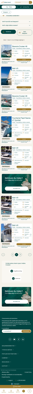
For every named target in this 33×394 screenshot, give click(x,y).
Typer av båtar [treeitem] (7, 349)
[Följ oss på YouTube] (14, 339)
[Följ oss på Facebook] (18, 339)
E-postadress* (5, 328)
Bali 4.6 (15, 68)
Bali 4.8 (15, 148)
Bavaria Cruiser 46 (19, 46)
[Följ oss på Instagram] (10, 339)
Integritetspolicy (6, 377)
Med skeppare (24, 32)
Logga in (10, 380)
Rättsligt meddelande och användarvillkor (12, 374)
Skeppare (5, 12)
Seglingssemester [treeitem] (8, 345)
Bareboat (8, 31)
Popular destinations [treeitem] (9, 353)
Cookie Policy (28, 372)
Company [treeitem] (5, 358)
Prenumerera (26, 331)
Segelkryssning (17, 271)
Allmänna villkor (5, 372)
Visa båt (24, 59)
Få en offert (18, 386)
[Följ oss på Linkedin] (22, 339)
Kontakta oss (16, 188)
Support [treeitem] (5, 366)
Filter (10, 7)
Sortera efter (26, 7)
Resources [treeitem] (5, 362)
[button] (16, 21)
